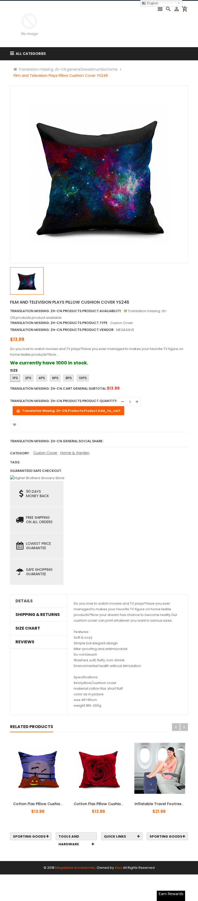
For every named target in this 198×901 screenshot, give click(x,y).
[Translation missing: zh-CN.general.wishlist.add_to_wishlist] (14, 424)
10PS (83, 378)
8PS (68, 378)
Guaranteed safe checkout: (36, 470)
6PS (55, 378)
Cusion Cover (45, 452)
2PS (28, 378)
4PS (41, 378)
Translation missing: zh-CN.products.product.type (59, 322)
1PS (15, 378)
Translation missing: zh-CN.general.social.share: (56, 441)
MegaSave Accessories (75, 867)
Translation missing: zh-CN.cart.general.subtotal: (58, 388)
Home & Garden (74, 452)
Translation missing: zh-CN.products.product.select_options (43, 801)
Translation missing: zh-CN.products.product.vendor (61, 329)
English (152, 3)
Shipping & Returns (37, 615)
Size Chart (27, 628)
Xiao (118, 867)
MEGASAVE (125, 329)
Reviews (24, 642)
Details (24, 601)
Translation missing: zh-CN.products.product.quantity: (64, 400)
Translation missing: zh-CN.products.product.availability (65, 310)
